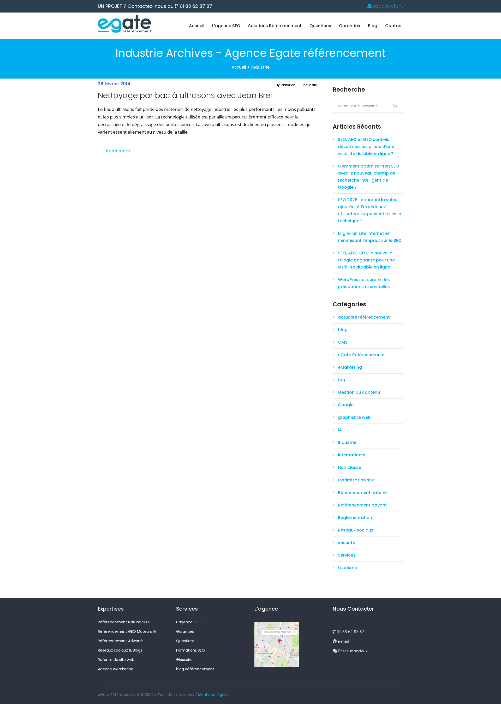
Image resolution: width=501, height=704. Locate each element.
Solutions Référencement (275, 26)
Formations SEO (190, 650)
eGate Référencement (361, 355)
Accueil (196, 26)
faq (341, 380)
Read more (118, 150)
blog (372, 26)
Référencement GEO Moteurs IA (127, 631)
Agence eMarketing (115, 669)
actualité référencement (364, 317)
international (351, 455)
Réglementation (355, 518)
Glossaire (184, 659)
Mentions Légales (213, 694)
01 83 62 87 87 (195, 6)
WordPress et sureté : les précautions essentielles (364, 283)
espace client (387, 6)
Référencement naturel (362, 493)
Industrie (260, 67)
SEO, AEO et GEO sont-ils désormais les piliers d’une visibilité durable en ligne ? (366, 146)
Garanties (349, 26)
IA (340, 430)
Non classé (349, 467)
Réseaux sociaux (355, 530)
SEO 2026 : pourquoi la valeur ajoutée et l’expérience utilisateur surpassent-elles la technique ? (369, 210)
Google (346, 405)
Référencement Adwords (121, 640)
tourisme (347, 568)
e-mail (343, 641)
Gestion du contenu (359, 392)
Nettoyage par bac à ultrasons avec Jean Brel (185, 95)
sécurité (346, 543)
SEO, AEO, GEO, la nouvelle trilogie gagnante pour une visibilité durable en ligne (366, 260)
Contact (394, 26)
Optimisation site (356, 480)
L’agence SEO (226, 26)
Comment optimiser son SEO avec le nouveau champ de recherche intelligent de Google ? (368, 176)
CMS (343, 342)
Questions (320, 26)
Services (347, 555)
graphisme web (354, 417)
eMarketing (350, 367)
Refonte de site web (116, 659)
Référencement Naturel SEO (123, 622)
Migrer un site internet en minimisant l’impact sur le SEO (370, 236)
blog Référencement (195, 669)
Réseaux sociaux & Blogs (120, 650)
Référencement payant (362, 505)
